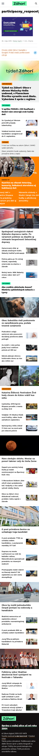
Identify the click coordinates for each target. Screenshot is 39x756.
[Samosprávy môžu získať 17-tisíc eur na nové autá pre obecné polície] (31, 428)
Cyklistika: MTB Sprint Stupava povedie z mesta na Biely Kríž (12, 406)
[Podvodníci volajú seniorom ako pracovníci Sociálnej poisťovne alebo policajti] (31, 335)
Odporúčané (6, 84)
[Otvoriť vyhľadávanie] (36, 3)
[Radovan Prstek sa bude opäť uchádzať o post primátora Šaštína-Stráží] (31, 697)
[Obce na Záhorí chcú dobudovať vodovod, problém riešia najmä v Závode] (31, 498)
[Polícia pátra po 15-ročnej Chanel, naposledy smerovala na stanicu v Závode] (31, 263)
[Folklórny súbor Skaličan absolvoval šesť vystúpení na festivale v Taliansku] (19, 659)
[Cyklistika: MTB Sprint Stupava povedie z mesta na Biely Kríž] (31, 406)
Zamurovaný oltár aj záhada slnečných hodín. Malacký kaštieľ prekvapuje (13, 250)
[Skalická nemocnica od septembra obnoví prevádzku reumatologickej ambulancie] (31, 620)
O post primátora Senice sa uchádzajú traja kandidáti (16, 530)
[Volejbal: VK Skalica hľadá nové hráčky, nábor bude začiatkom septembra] (31, 417)
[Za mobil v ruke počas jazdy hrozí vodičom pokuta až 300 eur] (31, 348)
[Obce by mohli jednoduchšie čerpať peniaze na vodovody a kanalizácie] (19, 592)
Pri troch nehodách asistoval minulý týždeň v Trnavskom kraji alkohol (12, 707)
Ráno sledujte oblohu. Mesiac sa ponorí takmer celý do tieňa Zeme (19, 459)
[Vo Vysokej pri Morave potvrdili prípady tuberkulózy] (31, 123)
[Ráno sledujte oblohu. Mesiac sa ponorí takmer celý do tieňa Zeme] (19, 445)
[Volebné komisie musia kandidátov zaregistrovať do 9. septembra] (31, 134)
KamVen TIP (5, 180)
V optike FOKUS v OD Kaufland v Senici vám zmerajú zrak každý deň (18, 112)
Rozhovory (6, 389)
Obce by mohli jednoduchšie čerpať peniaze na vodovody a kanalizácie (17, 608)
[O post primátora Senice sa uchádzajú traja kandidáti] (19, 516)
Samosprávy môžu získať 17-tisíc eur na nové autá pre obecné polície (12, 428)
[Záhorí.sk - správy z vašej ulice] (19, 3)
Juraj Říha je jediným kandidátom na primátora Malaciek (12, 641)
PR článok (6, 105)
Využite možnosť (14, 736)
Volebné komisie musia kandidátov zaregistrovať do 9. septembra (12, 133)
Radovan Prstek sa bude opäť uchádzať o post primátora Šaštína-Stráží (12, 696)
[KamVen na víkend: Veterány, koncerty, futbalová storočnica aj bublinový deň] (19, 167)
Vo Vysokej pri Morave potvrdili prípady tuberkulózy (11, 122)
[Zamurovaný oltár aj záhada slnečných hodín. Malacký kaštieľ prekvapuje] (31, 251)
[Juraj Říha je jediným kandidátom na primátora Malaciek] (31, 642)
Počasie (5, 142)
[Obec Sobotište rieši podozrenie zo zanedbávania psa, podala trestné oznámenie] (19, 307)
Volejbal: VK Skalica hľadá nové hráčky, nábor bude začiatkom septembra (12, 417)
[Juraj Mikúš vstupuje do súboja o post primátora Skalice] (31, 686)
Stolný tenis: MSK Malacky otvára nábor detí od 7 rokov (13, 274)
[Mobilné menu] (3, 3)
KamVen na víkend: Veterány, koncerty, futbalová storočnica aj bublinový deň (19, 185)
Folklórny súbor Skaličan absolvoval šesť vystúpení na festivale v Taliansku (16, 675)
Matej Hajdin (17, 41)
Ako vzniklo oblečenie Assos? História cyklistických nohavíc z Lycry (18, 290)
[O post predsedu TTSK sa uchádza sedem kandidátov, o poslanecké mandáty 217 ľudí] (31, 542)
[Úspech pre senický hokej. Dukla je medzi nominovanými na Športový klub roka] (31, 471)
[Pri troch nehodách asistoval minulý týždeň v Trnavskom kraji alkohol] (31, 708)
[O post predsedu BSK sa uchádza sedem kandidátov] (31, 632)
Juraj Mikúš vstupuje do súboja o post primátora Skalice (12, 685)
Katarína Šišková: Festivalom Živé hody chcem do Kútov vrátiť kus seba (19, 395)
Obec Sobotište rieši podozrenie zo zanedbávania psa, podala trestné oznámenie (18, 323)
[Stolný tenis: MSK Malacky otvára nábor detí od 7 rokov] (31, 275)
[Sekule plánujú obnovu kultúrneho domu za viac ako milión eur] (31, 358)
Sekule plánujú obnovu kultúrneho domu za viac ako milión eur (12, 358)
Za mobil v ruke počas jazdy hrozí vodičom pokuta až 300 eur (11, 347)
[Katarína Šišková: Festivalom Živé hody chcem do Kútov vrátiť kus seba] (19, 376)
